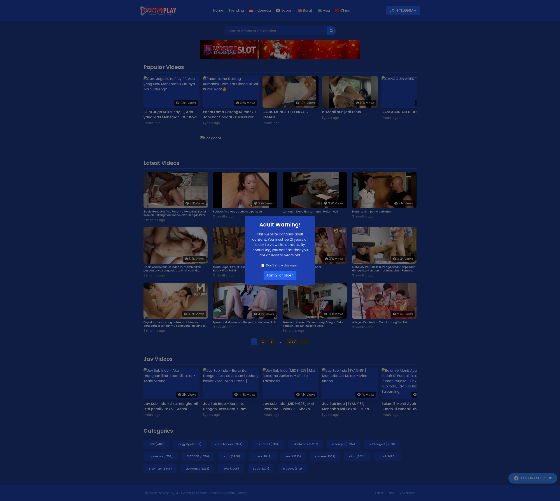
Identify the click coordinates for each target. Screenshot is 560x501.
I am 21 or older (280, 275)
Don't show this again (282, 265)
